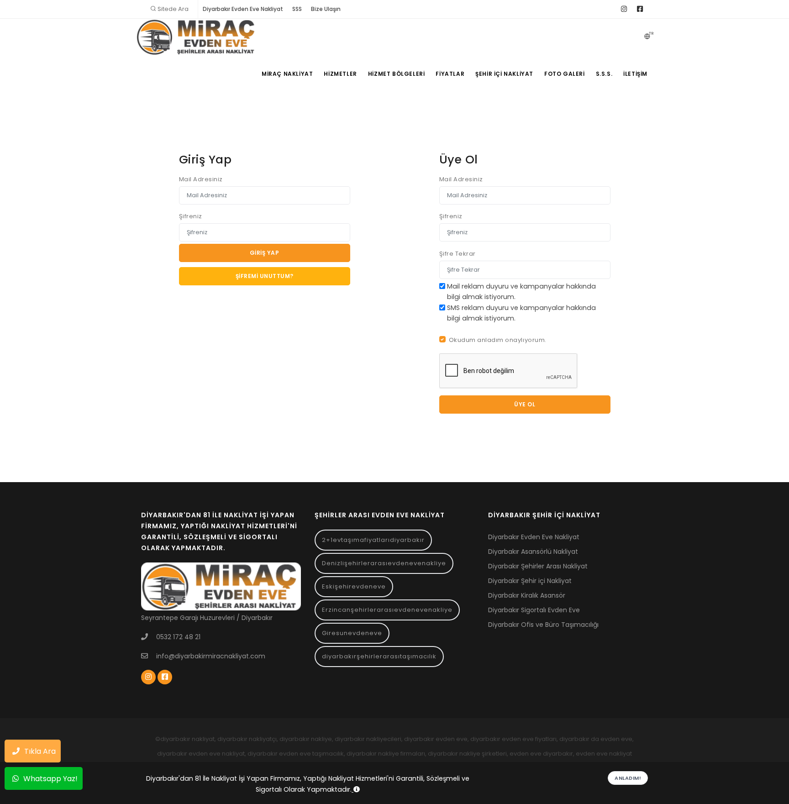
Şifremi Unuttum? (265, 276)
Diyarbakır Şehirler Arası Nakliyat (538, 566)
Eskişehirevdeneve (354, 586)
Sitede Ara (173, 9)
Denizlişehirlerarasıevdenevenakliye (384, 563)
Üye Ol (524, 404)
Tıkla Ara (40, 751)
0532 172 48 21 (178, 636)
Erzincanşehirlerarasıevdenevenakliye (387, 609)
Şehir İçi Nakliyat (504, 74)
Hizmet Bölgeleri (396, 74)
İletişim (635, 74)
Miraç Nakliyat (287, 74)
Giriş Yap (264, 253)
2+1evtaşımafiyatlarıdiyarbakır (373, 540)
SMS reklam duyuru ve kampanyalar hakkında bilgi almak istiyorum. (521, 313)
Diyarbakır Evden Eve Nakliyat (243, 9)
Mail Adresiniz (201, 179)
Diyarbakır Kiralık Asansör (526, 595)
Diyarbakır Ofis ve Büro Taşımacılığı (543, 624)
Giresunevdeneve (352, 633)
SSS (297, 9)
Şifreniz (190, 216)
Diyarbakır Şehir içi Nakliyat (530, 580)
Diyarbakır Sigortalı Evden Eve (534, 610)
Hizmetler (340, 74)
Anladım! (628, 778)
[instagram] (624, 9)
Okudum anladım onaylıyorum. (498, 340)
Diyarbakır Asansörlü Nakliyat (533, 551)
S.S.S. (604, 74)
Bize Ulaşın (326, 9)
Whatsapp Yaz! (50, 778)
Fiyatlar (450, 74)
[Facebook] (640, 9)
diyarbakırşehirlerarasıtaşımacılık (379, 656)
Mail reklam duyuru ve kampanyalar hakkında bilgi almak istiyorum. (521, 291)
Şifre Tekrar (457, 253)
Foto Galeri (564, 74)
